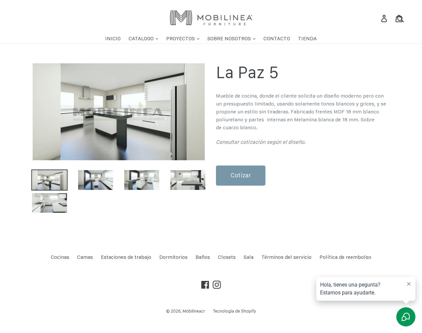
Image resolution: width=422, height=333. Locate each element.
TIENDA (307, 38)
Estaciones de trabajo (126, 257)
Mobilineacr (194, 311)
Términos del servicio (286, 257)
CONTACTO (276, 38)
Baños (203, 257)
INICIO (113, 38)
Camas (85, 257)
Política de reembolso (345, 257)
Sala (249, 257)
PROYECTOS (181, 38)
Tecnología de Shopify (234, 311)
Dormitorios (173, 257)
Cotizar (240, 175)
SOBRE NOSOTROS (229, 38)
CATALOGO (142, 38)
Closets (227, 257)
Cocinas (60, 257)
